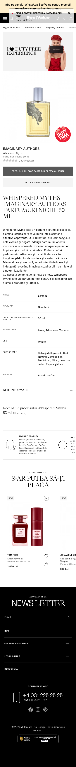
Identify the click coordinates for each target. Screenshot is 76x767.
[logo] (38, 18)
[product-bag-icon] (46, 564)
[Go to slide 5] (43, 580)
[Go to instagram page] (38, 709)
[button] (46, 498)
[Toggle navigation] (5, 18)
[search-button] (11, 18)
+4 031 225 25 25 (43, 695)
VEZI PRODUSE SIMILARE (38, 182)
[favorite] (64, 18)
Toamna (64, 330)
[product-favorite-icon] (46, 556)
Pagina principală (11, 27)
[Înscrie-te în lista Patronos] (68, 617)
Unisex (42, 341)
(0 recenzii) (27, 160)
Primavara (52, 330)
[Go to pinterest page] (45, 709)
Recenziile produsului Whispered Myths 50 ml (34, 410)
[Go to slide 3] (38, 580)
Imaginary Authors (55, 27)
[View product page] (28, 526)
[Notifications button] (58, 18)
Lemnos (42, 295)
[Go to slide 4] (40, 580)
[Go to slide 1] (32, 580)
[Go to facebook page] (30, 709)
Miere (55, 360)
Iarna (41, 330)
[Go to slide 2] (35, 580)
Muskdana (44, 360)
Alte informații (15, 390)
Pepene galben (54, 364)
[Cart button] (71, 18)
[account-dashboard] (17, 18)
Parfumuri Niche (33, 27)
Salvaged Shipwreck (50, 353)
